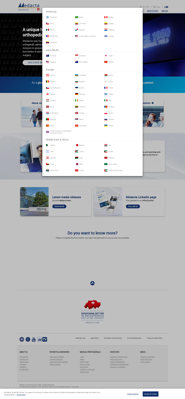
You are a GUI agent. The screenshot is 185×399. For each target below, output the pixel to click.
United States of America (87, 36)
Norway (81, 113)
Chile (51, 23)
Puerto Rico (54, 36)
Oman (52, 164)
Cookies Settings (132, 394)
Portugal (53, 119)
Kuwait (110, 151)
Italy (109, 100)
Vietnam (111, 62)
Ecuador (111, 23)
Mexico (52, 30)
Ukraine (110, 126)
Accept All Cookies (150, 394)
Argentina (53, 17)
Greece (110, 94)
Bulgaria (82, 81)
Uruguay (111, 36)
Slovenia (111, 119)
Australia (53, 56)
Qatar (81, 164)
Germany (82, 94)
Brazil (81, 17)
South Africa (54, 170)
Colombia (82, 23)
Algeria (52, 145)
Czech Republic (55, 88)
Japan (110, 56)
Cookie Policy (21, 395)
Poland (110, 113)
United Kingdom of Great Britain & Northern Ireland (60, 132)
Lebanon (53, 158)
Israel (52, 151)
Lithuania (82, 107)
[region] (92, 394)
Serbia (81, 119)
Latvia (52, 107)
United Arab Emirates (115, 170)
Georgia (52, 94)
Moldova (111, 107)
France (110, 88)
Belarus (110, 75)
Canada (110, 17)
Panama (82, 30)
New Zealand (83, 62)
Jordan (81, 151)
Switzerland (83, 126)
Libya (81, 158)
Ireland (81, 100)
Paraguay (111, 30)
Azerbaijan (82, 75)
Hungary (53, 100)
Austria (52, 75)
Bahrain (81, 145)
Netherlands (54, 113)
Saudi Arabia (112, 164)
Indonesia (82, 56)
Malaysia (53, 62)
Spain (52, 126)
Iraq (109, 145)
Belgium (53, 81)
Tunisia (81, 170)
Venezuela (53, 42)
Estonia (81, 88)
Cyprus (110, 81)
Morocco (111, 158)
